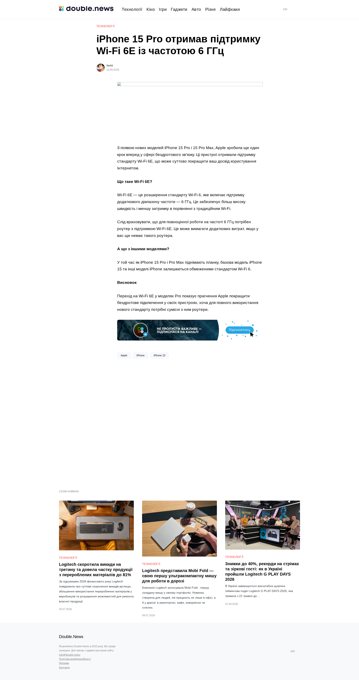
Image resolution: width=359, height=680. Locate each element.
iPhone (140, 355)
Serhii (109, 65)
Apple (124, 355)
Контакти (64, 667)
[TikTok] (291, 9)
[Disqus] (190, 422)
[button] (298, 9)
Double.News (71, 636)
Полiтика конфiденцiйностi (75, 659)
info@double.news (69, 654)
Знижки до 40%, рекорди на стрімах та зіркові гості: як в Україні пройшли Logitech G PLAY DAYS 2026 (262, 571)
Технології (105, 26)
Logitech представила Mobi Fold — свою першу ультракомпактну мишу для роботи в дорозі (179, 575)
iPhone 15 (159, 355)
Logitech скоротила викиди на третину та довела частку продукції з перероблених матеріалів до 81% (96, 569)
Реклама (64, 663)
